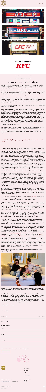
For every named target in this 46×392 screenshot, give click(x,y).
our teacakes (26, 368)
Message (3, 340)
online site (17, 229)
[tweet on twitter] (5, 311)
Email (2, 334)
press (25, 373)
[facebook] (24, 380)
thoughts (18, 76)
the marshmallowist (7, 386)
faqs (25, 372)
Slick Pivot (33, 196)
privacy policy (27, 375)
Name (2, 328)
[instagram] (26, 380)
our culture (26, 370)
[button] (40, 3)
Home (13, 76)
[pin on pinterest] (7, 311)
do (35, 123)
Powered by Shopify (4, 388)
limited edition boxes (15, 233)
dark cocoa (22, 235)
